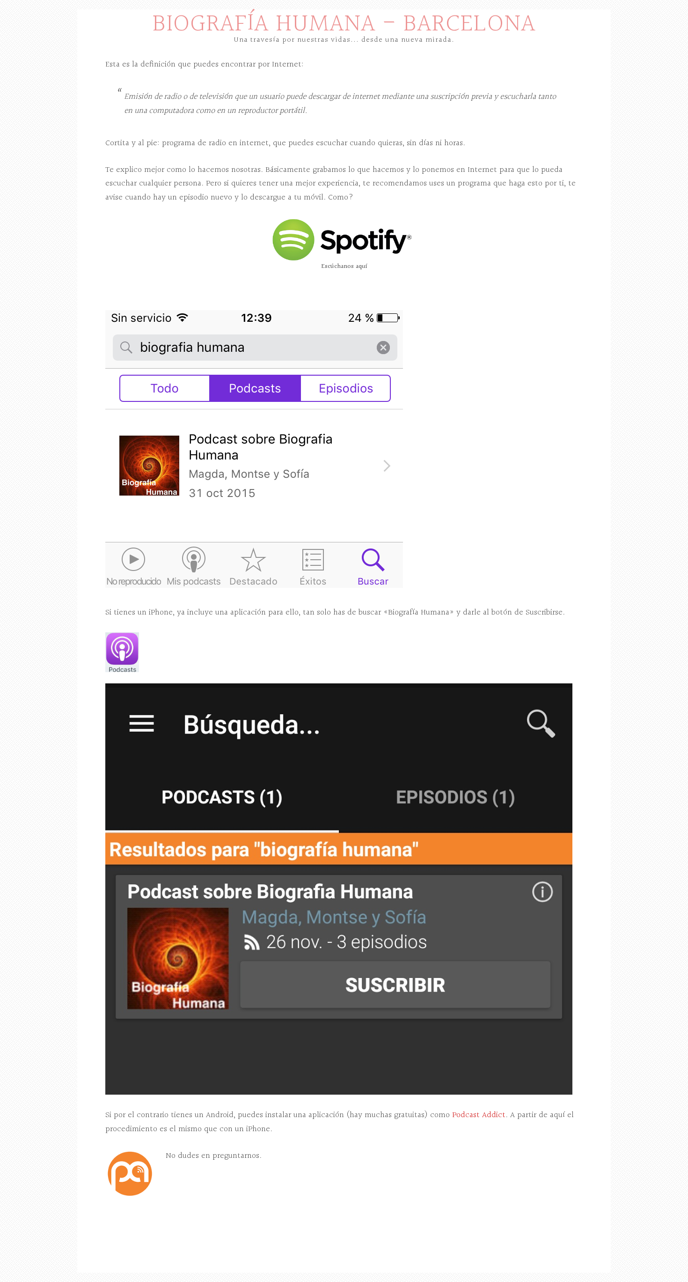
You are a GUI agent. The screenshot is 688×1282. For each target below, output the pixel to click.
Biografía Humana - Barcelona (344, 24)
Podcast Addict (478, 1115)
